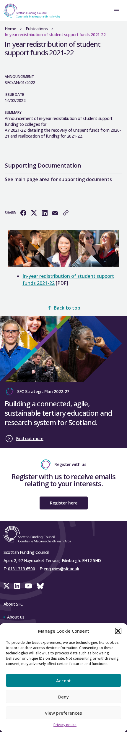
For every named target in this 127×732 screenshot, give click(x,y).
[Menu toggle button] (116, 10)
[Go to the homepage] (30, 11)
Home (10, 28)
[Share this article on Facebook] (23, 213)
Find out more (29, 438)
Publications (37, 28)
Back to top (67, 308)
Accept (63, 680)
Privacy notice (64, 724)
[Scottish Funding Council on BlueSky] (40, 585)
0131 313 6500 (21, 568)
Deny (63, 697)
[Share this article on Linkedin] (45, 213)
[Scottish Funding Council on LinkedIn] (17, 586)
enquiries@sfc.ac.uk (61, 568)
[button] (118, 631)
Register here (63, 503)
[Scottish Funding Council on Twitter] (6, 586)
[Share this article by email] (55, 213)
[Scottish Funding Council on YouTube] (28, 585)
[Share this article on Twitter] (34, 213)
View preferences (63, 713)
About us (16, 617)
